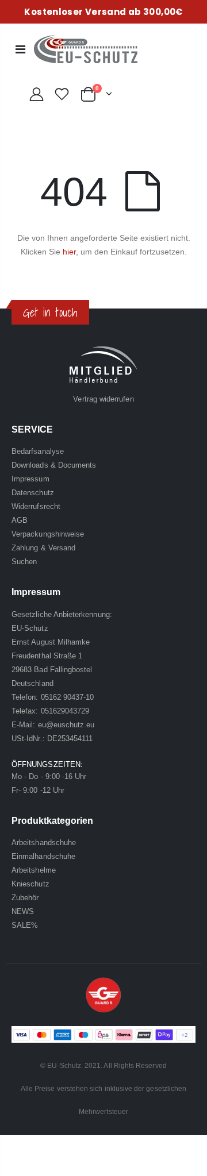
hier (69, 251)
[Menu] (20, 49)
